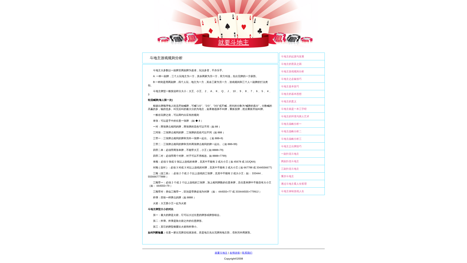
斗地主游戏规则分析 (292, 71)
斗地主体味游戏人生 (292, 191)
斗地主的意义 (288, 101)
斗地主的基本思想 (291, 93)
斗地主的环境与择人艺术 (295, 116)
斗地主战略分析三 (291, 138)
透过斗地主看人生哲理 (294, 183)
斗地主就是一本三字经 (294, 108)
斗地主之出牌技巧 (291, 146)
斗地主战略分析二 (291, 131)
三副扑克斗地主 (290, 168)
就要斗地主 (233, 42)
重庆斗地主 (287, 176)
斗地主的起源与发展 (292, 56)
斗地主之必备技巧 (291, 78)
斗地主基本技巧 (290, 86)
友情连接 (235, 252)
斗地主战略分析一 (291, 123)
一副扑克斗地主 (290, 153)
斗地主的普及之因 (291, 63)
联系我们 (247, 252)
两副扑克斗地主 (290, 161)
